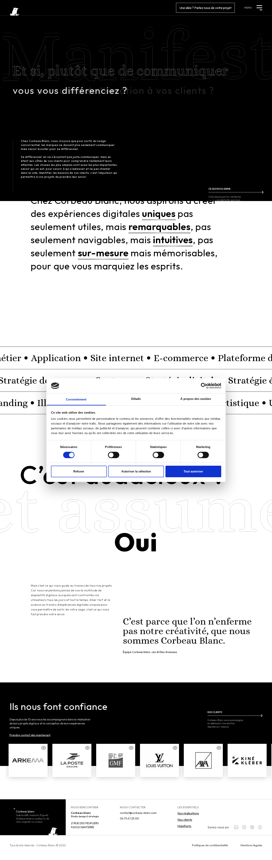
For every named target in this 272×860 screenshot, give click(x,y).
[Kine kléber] (247, 760)
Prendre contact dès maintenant (30, 735)
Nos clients (184, 820)
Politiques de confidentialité (210, 845)
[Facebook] (260, 827)
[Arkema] (28, 760)
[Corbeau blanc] (14, 12)
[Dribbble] (252, 827)
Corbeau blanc (25, 811)
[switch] (113, 455)
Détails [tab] (136, 398)
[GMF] (115, 760)
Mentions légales (251, 845)
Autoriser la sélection (136, 471)
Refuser (78, 471)
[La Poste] (71, 760)
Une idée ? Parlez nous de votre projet (205, 8)
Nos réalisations (188, 813)
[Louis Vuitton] (159, 760)
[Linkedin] (236, 827)
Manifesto (184, 826)
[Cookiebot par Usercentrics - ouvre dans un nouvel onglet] (203, 386)
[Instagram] (244, 827)
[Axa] (203, 760)
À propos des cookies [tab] (195, 398)
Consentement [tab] (76, 399)
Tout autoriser (193, 471)
